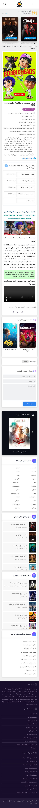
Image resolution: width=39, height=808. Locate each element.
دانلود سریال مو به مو (31, 741)
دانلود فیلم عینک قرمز (29, 656)
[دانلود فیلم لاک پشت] (19, 433)
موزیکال (17, 501)
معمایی (33, 501)
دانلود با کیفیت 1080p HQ (26, 194)
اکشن (18, 468)
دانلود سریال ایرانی (32, 721)
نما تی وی (34, 46)
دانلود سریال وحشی (31, 734)
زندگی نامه (16, 483)
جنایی (18, 475)
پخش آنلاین (30, 201)
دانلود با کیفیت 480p (27, 174)
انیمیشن (27, 46)
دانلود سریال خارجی (31, 727)
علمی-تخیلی (16, 486)
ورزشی (34, 508)
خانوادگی (17, 479)
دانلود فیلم (34, 714)
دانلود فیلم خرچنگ (30, 670)
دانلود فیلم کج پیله (30, 649)
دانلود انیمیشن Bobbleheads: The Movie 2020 (19, 104)
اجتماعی (33, 468)
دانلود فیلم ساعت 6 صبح (28, 663)
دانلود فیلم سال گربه (30, 645)
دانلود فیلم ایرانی (32, 717)
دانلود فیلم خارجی (32, 724)
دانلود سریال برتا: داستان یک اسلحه (26, 745)
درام (34, 483)
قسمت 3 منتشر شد (30, 38)
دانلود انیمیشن (33, 731)
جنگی (34, 479)
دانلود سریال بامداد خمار (30, 738)
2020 (25, 361)
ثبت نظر (29, 404)
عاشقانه (33, 486)
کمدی (18, 490)
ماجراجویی (33, 497)
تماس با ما (34, 748)
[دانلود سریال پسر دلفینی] (9, 335)
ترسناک (33, 475)
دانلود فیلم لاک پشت (29, 641)
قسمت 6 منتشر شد (11, 38)
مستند (18, 497)
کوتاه (34, 493)
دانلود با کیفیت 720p (27, 181)
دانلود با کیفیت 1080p (27, 187)
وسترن (17, 508)
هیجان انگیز (16, 504)
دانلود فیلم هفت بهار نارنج (28, 667)
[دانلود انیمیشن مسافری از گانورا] (28, 335)
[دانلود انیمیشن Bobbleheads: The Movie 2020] (19, 76)
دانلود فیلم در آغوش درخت (28, 659)
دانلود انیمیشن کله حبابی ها (25, 212)
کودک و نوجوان (15, 493)
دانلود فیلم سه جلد (30, 674)
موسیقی (33, 504)
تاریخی (17, 472)
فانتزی (34, 490)
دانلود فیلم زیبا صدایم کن (28, 652)
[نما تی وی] (19, 4)
